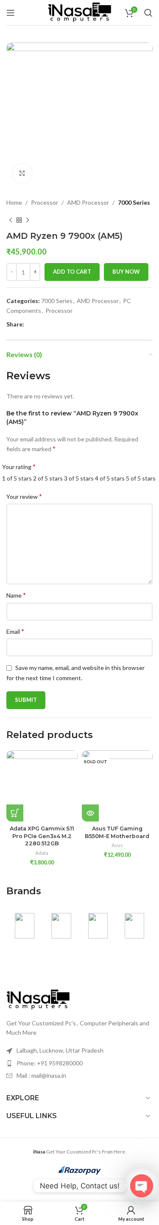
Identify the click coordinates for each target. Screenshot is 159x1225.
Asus (117, 845)
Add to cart (72, 271)
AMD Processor (88, 202)
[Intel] (134, 925)
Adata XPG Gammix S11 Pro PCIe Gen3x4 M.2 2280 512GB (42, 836)
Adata (41, 853)
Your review (24, 496)
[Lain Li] (61, 925)
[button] (14, 812)
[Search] (148, 12)
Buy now (126, 271)
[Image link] (38, 998)
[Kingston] (98, 925)
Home (14, 202)
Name (16, 595)
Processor (44, 202)
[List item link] (79, 1063)
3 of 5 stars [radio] (79, 478)
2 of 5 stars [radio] (48, 478)
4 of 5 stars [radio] (110, 478)
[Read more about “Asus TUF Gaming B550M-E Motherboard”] (90, 812)
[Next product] (27, 220)
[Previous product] (10, 220)
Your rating (19, 466)
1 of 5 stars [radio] (17, 478)
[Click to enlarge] (22, 173)
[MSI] (24, 925)
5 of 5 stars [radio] (141, 478)
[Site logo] (80, 11)
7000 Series (134, 202)
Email (15, 631)
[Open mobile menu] (10, 12)
